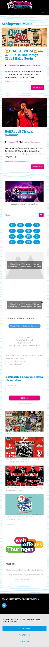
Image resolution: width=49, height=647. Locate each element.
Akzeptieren (25, 628)
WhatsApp (10, 570)
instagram (11, 574)
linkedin (40, 574)
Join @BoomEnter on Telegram (25, 326)
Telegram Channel (24, 337)
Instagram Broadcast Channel (22, 346)
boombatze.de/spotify (13, 364)
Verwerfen (24, 635)
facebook (32, 570)
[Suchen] (41, 215)
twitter (40, 570)
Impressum (9, 524)
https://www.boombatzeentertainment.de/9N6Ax (19, 161)
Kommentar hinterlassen (31, 65)
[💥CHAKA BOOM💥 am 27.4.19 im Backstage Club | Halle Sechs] (24, 37)
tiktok (17, 574)
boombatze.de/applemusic (15, 361)
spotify (24, 574)
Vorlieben (24, 641)
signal (16, 570)
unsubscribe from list (24, 403)
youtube (32, 574)
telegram (24, 570)
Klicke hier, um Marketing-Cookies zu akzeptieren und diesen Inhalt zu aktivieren (24, 265)
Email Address (11, 385)
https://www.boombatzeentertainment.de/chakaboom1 (20, 81)
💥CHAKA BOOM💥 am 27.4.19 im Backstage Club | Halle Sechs (24, 55)
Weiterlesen (37, 87)
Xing (18, 579)
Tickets (8, 433)
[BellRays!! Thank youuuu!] (24, 112)
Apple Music (10, 358)
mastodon (30, 579)
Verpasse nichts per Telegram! (18, 605)
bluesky (23, 579)
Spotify (21, 358)
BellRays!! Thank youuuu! (19, 133)
